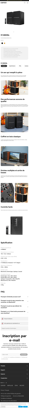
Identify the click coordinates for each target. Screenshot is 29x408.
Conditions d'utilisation (15, 357)
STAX (16, 385)
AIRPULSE (10, 385)
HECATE (22, 385)
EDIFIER (3, 385)
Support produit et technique (9, 328)
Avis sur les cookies (5, 393)
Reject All (25, 406)
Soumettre (23, 354)
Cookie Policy (19, 405)
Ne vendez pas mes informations (9, 400)
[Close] (28, 403)
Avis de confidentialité (18, 396)
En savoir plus (21, 0)
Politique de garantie (15, 393)
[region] (14, 405)
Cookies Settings (3, 406)
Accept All (20, 406)
